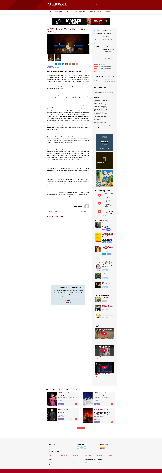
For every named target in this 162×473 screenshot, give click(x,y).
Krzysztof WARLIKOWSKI (108, 49)
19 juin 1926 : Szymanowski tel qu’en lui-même (104, 374)
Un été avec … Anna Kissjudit (107, 274)
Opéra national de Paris (108, 43)
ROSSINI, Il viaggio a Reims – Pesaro (104, 392)
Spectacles (58, 11)
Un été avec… (105, 297)
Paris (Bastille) (106, 36)
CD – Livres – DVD (80, 11)
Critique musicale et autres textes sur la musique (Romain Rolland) (108, 235)
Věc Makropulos (107, 30)
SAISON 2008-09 (107, 40)
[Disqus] (68, 235)
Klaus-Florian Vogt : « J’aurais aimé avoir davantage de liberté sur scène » (107, 265)
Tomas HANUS (106, 48)
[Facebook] (78, 447)
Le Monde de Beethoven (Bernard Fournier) (108, 247)
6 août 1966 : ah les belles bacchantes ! (104, 340)
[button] (68, 11)
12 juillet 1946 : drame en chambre (103, 356)
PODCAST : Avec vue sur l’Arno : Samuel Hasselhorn (109, 195)
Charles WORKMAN (107, 51)
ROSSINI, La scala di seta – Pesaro (67, 392)
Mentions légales (73, 470)
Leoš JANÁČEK (107, 33)
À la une (68, 11)
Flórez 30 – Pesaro (63, 409)
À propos (86, 4)
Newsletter (78, 4)
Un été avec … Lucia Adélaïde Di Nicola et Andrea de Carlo (107, 282)
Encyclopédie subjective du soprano (107, 306)
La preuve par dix (106, 314)
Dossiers (108, 11)
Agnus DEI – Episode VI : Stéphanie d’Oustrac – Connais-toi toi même (108, 203)
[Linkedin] (85, 447)
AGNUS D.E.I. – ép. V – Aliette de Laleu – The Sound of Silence (109, 211)
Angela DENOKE (106, 46)
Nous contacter (95, 4)
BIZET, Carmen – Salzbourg (101, 409)
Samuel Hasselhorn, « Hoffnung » (107, 223)
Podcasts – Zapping (95, 11)
